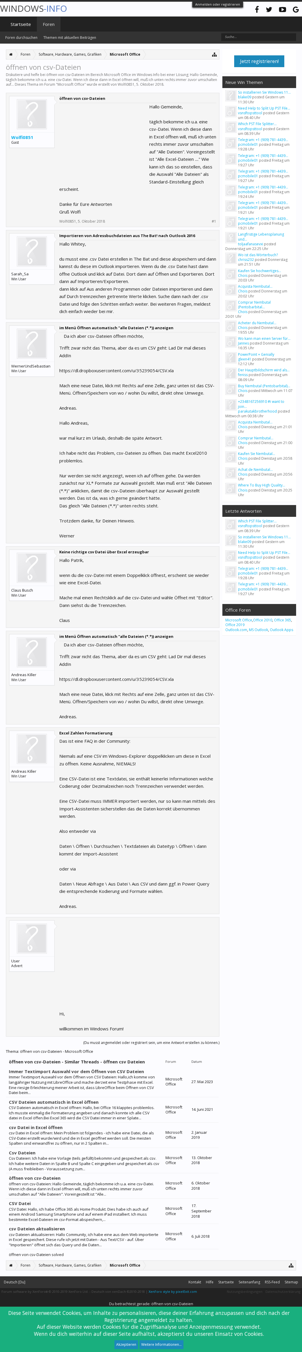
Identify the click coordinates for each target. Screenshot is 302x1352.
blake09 (244, 97)
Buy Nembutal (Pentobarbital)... (264, 385)
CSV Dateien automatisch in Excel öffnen (54, 1102)
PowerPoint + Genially (256, 354)
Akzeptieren (126, 1344)
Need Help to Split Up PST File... (264, 108)
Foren (49, 24)
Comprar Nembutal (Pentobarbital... (254, 305)
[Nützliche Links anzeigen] (214, 54)
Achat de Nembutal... (255, 469)
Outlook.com (236, 629)
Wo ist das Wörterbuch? (258, 254)
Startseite (21, 24)
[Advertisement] (103, 140)
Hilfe (210, 1282)
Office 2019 (234, 624)
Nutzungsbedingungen (244, 1291)
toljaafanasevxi (250, 243)
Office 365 (282, 620)
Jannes (243, 343)
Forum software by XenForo (44, 1291)
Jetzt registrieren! (259, 61)
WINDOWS (33, 8)
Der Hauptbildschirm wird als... (264, 370)
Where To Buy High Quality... (261, 485)
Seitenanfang (249, 1282)
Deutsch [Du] (14, 1282)
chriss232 (246, 259)
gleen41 (244, 359)
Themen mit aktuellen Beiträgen (69, 37)
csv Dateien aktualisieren (37, 1229)
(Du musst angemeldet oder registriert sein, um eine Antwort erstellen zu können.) (151, 1042)
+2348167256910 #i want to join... (261, 404)
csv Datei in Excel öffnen (36, 1127)
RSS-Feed (272, 1282)
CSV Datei (20, 1203)
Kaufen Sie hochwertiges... (259, 270)
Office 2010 (262, 620)
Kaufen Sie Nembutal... (256, 453)
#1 (214, 221)
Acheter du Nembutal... (257, 322)
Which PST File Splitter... (257, 123)
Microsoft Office (71, 84)
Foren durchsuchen (21, 37)
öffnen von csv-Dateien (34, 1178)
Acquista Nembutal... (255, 286)
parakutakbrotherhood (257, 411)
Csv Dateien (22, 1153)
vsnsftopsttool (250, 112)
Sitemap (291, 1282)
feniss (243, 374)
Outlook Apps (281, 629)
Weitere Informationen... (161, 1344)
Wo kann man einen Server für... (264, 338)
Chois (242, 275)
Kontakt (194, 1282)
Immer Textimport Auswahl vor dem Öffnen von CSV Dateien (76, 1071)
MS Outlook (258, 629)
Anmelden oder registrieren (217, 4)
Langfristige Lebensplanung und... (261, 236)
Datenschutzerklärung (283, 1291)
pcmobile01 (248, 144)
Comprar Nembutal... (255, 438)
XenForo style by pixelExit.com (173, 1291)
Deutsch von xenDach (118, 1291)
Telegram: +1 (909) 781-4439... (263, 139)
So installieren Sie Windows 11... (264, 92)
